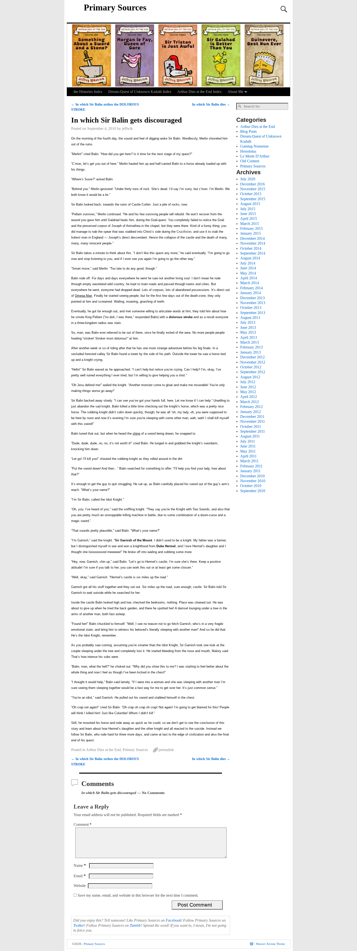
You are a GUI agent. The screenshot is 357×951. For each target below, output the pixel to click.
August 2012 (250, 377)
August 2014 (250, 258)
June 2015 (248, 214)
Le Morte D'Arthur (254, 156)
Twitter (78, 925)
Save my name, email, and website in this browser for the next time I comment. (138, 895)
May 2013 (248, 332)
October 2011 (250, 426)
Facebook (173, 920)
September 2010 (252, 491)
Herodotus (248, 151)
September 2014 (252, 253)
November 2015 (252, 189)
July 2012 (247, 382)
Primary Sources (115, 7)
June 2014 (248, 268)
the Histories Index (88, 92)
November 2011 (252, 421)
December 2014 (252, 238)
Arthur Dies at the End (103, 750)
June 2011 (248, 446)
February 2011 (251, 466)
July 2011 (247, 441)
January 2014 (250, 293)
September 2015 (252, 199)
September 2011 (252, 431)
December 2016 (252, 184)
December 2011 (252, 416)
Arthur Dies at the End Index (199, 92)
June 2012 (248, 387)
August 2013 (250, 317)
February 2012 (251, 407)
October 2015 (250, 194)
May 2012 (248, 392)
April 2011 (248, 456)
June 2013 (248, 327)
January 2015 (250, 233)
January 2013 (250, 352)
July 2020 (247, 179)
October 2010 (250, 486)
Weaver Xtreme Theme (270, 944)
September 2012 (252, 372)
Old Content (249, 161)
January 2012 (250, 412)
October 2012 (250, 367)
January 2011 (250, 471)
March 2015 (249, 224)
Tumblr (135, 925)
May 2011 (248, 451)
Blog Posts (248, 131)
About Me (235, 92)
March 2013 (249, 342)
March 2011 (249, 461)
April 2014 (248, 278)
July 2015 (247, 209)
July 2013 (247, 322)
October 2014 (250, 248)
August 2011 (250, 436)
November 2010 (252, 481)
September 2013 (252, 313)
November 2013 (252, 303)
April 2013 (248, 337)
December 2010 (252, 476)
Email (80, 876)
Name (80, 865)
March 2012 (249, 402)
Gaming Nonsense (254, 146)
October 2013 (250, 308)
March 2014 (249, 283)
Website (80, 886)
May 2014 (248, 273)
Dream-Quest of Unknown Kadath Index (139, 92)
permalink (166, 750)
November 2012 (252, 362)
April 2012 (248, 397)
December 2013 (252, 298)
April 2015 (248, 218)
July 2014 (247, 263)
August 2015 (250, 204)
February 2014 (251, 288)
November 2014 (252, 243)
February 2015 (251, 228)
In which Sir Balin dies (211, 104)
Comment (83, 824)
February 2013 (251, 347)
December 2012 (252, 357)
